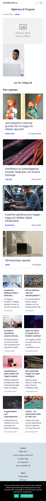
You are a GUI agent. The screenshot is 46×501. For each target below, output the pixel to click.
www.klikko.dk (25, 466)
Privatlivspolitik (27, 496)
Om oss (23, 480)
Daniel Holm (9, 134)
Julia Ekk (8, 179)
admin (17, 14)
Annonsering (23, 476)
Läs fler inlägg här (23, 83)
